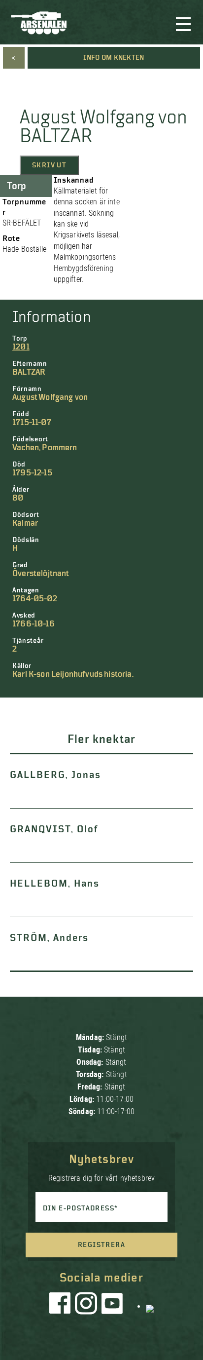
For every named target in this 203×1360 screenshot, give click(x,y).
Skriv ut (49, 165)
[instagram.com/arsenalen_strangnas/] (86, 1305)
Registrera (101, 1245)
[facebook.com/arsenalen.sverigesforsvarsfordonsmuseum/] (61, 1305)
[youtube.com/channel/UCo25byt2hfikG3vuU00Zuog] (112, 1305)
